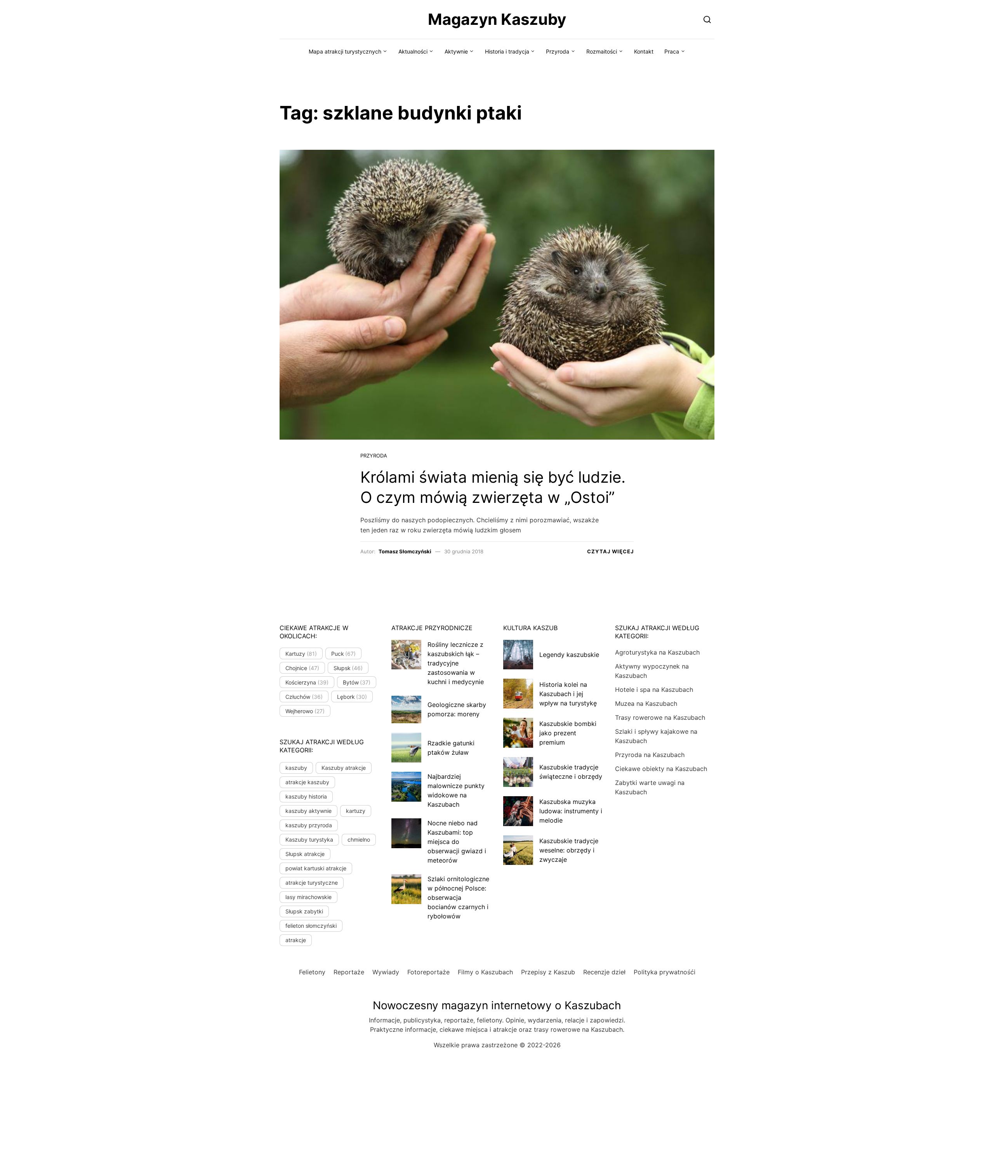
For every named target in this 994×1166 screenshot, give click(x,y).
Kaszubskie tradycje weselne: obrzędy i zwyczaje (568, 850)
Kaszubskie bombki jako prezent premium (567, 733)
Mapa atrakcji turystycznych (345, 51)
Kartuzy (301, 653)
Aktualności (412, 51)
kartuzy (355, 810)
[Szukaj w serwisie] (707, 19)
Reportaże (349, 972)
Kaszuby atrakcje (343, 767)
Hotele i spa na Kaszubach (654, 689)
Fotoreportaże (428, 972)
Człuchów (304, 696)
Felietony (312, 972)
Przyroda (557, 51)
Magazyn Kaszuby (497, 19)
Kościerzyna (306, 682)
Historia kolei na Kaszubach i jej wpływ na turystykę (568, 694)
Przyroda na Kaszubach (650, 755)
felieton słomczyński (311, 925)
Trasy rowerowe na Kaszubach (660, 717)
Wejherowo (305, 711)
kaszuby (296, 767)
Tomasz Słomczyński (405, 551)
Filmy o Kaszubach (485, 972)
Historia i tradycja (507, 51)
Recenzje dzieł (604, 972)
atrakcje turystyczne (311, 882)
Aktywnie (456, 51)
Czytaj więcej (610, 551)
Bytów (357, 682)
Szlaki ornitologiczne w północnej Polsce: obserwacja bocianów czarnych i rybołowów (458, 897)
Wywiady (385, 972)
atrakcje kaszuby (307, 782)
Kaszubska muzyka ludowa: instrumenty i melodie (570, 811)
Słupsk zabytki (304, 911)
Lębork (352, 696)
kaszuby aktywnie (308, 810)
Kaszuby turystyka (309, 839)
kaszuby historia (306, 796)
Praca (671, 51)
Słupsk (348, 668)
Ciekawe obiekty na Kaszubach (661, 769)
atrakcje (295, 940)
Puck (343, 653)
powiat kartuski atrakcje (315, 868)
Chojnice (302, 668)
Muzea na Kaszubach (646, 703)
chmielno (359, 839)
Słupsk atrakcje (305, 854)
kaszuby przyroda (308, 825)
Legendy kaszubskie (569, 654)
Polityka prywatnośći (664, 972)
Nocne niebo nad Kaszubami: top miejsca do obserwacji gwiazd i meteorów (456, 841)
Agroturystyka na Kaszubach (657, 652)
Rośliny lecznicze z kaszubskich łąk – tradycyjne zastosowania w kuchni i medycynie (455, 663)
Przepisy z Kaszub (548, 972)
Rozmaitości (601, 51)
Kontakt (643, 51)
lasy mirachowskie (308, 897)
